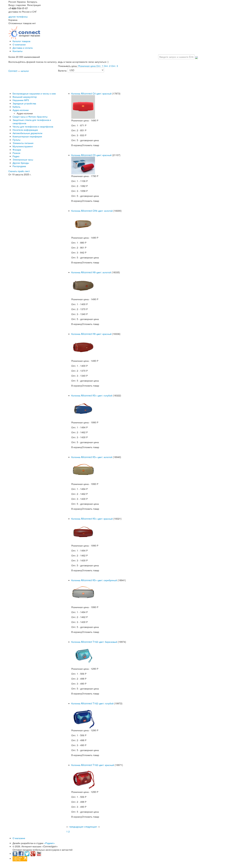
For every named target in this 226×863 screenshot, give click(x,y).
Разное (16, 153)
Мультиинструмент (23, 146)
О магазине (19, 838)
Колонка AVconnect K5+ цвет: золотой (91, 457)
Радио (16, 156)
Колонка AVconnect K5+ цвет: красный (92, 518)
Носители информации (25, 129)
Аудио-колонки (21, 110)
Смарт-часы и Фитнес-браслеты (30, 116)
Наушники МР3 (21, 100)
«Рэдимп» (49, 843)
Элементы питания (23, 143)
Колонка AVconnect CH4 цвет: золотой (92, 210)
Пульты (16, 139)
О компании (19, 44)
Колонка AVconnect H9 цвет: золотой (91, 272)
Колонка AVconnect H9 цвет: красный (91, 333)
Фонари (17, 149)
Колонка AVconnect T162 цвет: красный (92, 765)
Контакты (18, 51)
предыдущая (76, 826)
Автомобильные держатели (27, 133)
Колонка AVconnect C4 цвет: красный (91, 93)
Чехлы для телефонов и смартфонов (33, 126)
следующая (90, 826)
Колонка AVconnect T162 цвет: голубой (92, 703)
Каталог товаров (21, 41)
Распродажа (19, 166)
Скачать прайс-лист (19, 171)
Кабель (16, 106)
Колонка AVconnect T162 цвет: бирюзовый (94, 641)
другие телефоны (18, 16)
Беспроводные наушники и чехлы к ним (34, 93)
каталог (25, 70)
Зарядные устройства (24, 103)
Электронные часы (23, 159)
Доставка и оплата (23, 47)
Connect (12, 70)
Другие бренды (21, 162)
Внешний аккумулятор (25, 96)
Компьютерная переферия (27, 136)
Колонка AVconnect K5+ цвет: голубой (91, 395)
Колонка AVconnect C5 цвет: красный (91, 155)
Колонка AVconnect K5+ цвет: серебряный (94, 580)
